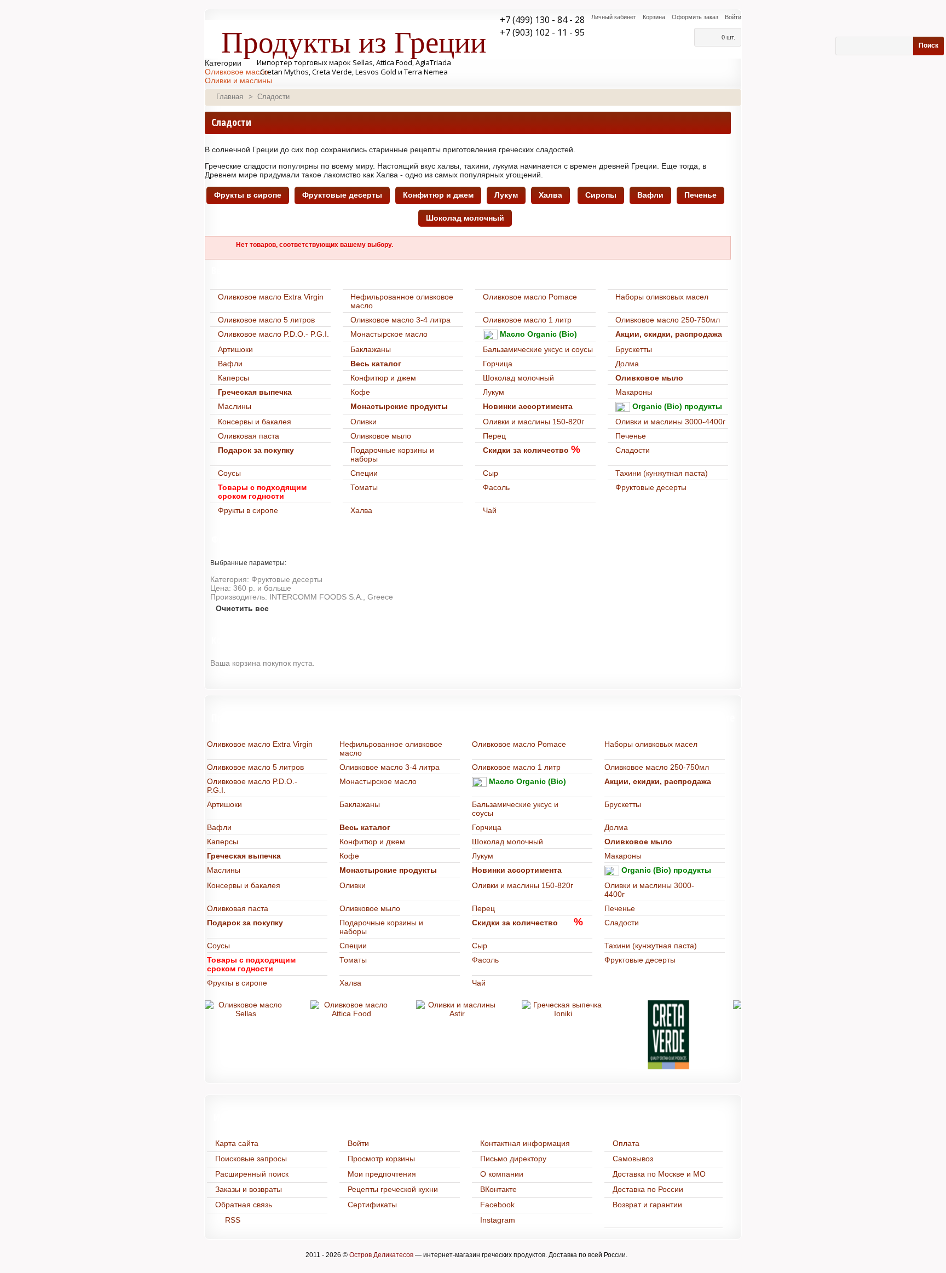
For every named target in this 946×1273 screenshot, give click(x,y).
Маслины (234, 406)
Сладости (632, 450)
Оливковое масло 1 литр (527, 319)
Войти (733, 17)
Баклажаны (370, 349)
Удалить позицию (737, 577)
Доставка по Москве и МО (659, 1174)
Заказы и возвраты (248, 1189)
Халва (550, 195)
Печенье (700, 195)
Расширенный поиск (252, 1174)
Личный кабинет (613, 17)
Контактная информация (525, 1143)
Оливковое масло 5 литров (266, 319)
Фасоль (496, 487)
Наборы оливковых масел (661, 296)
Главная (229, 97)
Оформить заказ (695, 17)
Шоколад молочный (465, 218)
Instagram (497, 1220)
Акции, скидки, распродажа (668, 334)
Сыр (490, 473)
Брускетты (633, 349)
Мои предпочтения (382, 1174)
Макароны (634, 392)
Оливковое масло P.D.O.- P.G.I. (273, 334)
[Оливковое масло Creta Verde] (668, 1034)
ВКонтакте (498, 1189)
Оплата (626, 1143)
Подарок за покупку (256, 450)
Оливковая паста (248, 435)
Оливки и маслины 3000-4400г (670, 421)
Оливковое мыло (649, 377)
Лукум (506, 195)
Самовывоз (633, 1158)
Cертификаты (372, 1204)
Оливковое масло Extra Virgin (271, 296)
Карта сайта (236, 1143)
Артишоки (235, 349)
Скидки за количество (526, 450)
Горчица (497, 363)
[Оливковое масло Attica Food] (351, 1009)
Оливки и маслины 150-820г (533, 421)
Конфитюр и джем (438, 195)
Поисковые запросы (251, 1158)
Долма (627, 363)
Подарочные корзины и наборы (392, 454)
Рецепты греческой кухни (393, 1189)
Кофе (360, 392)
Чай (490, 510)
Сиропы (600, 195)
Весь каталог (375, 363)
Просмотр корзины (381, 1158)
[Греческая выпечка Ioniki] (563, 1009)
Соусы (229, 473)
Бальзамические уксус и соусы (538, 349)
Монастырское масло (389, 334)
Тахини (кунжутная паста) (661, 473)
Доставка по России (648, 1189)
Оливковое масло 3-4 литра (400, 319)
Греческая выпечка (255, 392)
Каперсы (233, 377)
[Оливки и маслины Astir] (457, 1009)
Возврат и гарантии (647, 1204)
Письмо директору (513, 1158)
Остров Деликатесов (381, 1255)
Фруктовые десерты (342, 195)
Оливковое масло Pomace (530, 296)
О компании (501, 1174)
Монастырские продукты (399, 406)
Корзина (654, 17)
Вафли (650, 195)
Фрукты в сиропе (247, 195)
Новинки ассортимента (528, 406)
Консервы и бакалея (254, 421)
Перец (494, 435)
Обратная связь (243, 1204)
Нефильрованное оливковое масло (401, 301)
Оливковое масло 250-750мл (667, 319)
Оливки (363, 421)
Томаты (364, 487)
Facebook (497, 1204)
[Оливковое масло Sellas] (246, 1009)
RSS (232, 1220)
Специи (364, 473)
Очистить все (242, 608)
